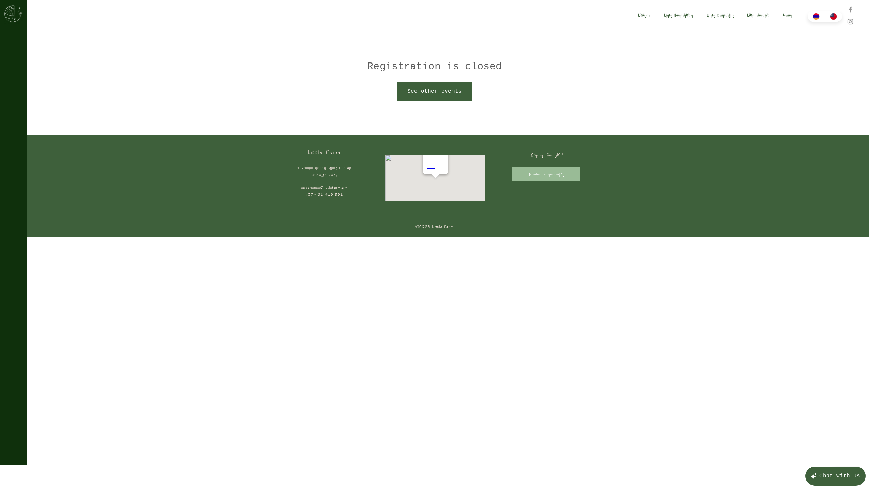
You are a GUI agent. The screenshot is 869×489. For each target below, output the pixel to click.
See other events (434, 91)
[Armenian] (816, 16)
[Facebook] (850, 9)
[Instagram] (850, 21)
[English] (833, 16)
